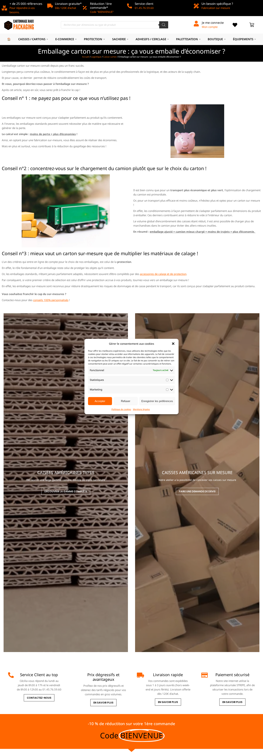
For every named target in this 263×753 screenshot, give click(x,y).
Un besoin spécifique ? (217, 4)
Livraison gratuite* (68, 4)
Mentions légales (141, 409)
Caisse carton (110, 56)
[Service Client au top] (11, 675)
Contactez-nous (39, 698)
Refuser (125, 401)
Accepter (100, 401)
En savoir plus (103, 702)
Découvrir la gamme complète (65, 491)
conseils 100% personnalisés (50, 300)
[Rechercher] (163, 24)
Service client (144, 4)
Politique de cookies (121, 409)
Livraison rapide (168, 674)
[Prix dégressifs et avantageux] (75, 675)
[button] (173, 343)
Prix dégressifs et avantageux (103, 677)
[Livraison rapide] (140, 675)
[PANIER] (251, 24)
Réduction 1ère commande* (101, 6)
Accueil (85, 56)
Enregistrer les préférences (157, 401)
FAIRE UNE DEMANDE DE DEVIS (197, 491)
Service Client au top (39, 674)
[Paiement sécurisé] (204, 675)
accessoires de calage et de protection (163, 274)
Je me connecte (213, 23)
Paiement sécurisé (232, 674)
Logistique (96, 56)
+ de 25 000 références (25, 4)
